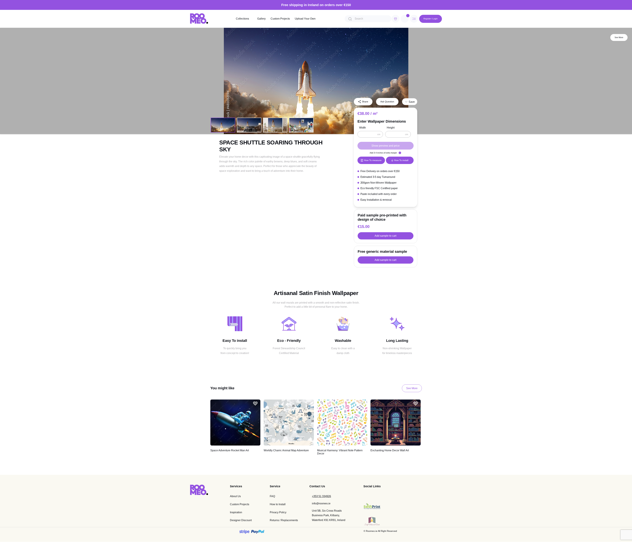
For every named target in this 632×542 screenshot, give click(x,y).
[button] (409, 101)
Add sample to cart (385, 235)
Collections (242, 18)
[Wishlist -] (407, 15)
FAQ (272, 496)
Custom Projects (280, 18)
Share (365, 101)
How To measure (373, 160)
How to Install (278, 504)
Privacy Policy (278, 512)
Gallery (261, 18)
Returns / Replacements (284, 520)
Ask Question (387, 101)
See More (619, 37)
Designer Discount (241, 520)
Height (391, 127)
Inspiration (236, 512)
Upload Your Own (305, 18)
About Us (235, 496)
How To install (401, 160)
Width (362, 127)
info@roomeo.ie (321, 503)
